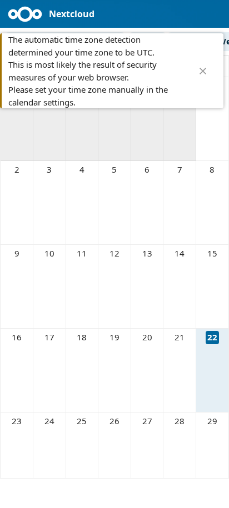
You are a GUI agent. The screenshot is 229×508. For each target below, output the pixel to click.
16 (17, 337)
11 (82, 253)
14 (180, 253)
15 (212, 253)
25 (82, 420)
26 (114, 420)
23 (17, 420)
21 (180, 337)
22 (212, 337)
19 (114, 337)
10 (49, 253)
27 (147, 420)
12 (114, 253)
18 (82, 337)
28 (180, 420)
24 (49, 420)
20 (147, 337)
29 (212, 420)
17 (49, 337)
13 (147, 253)
